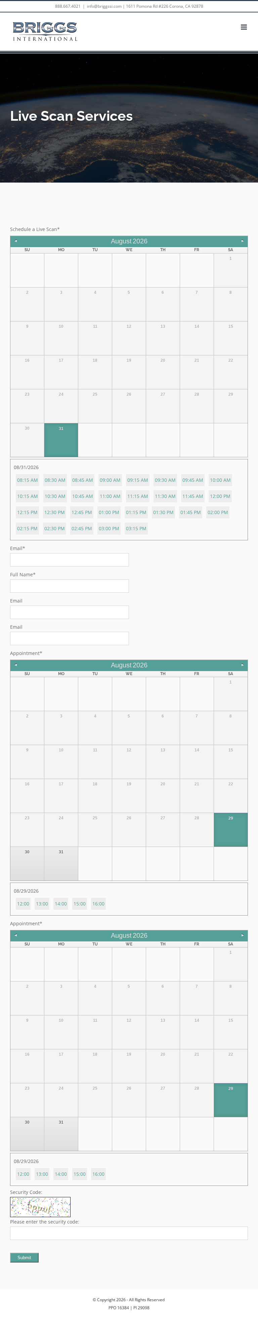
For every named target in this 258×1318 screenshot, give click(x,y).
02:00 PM (218, 512)
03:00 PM (109, 528)
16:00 (98, 903)
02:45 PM (82, 528)
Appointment (26, 653)
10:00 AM (220, 480)
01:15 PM (136, 512)
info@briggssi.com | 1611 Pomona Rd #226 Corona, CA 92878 (145, 6)
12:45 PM (82, 512)
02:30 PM (54, 528)
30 (27, 852)
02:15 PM (27, 528)
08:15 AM (27, 480)
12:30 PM (54, 512)
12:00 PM (220, 496)
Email (17, 548)
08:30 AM (55, 480)
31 (61, 428)
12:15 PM (27, 512)
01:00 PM (109, 512)
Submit (24, 1257)
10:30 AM (55, 496)
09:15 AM (137, 480)
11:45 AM (192, 496)
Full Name (23, 574)
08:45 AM (82, 480)
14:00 (61, 903)
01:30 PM (163, 512)
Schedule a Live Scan (35, 229)
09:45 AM (192, 480)
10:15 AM (27, 496)
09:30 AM (165, 480)
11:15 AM (137, 496)
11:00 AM (110, 496)
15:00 (80, 903)
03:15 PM (136, 528)
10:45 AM (82, 496)
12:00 (23, 903)
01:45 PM (190, 512)
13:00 (42, 903)
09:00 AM (110, 480)
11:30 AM (165, 496)
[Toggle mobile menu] (244, 27)
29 (230, 818)
